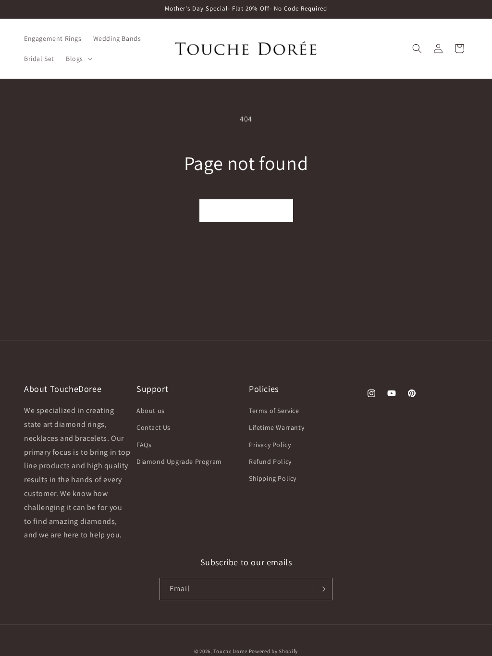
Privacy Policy (270, 444)
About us (150, 410)
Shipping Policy (272, 478)
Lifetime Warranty (276, 427)
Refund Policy (270, 461)
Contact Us (153, 427)
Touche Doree (230, 651)
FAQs (143, 444)
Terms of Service (274, 410)
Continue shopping (246, 210)
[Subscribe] (321, 589)
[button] (78, 59)
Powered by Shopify (273, 651)
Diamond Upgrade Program (179, 461)
